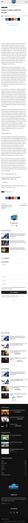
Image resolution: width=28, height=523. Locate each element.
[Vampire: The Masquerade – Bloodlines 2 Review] (5, 360)
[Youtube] (16, 225)
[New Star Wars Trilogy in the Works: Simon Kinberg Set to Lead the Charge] (5, 243)
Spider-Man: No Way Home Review (17, 417)
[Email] (18, 19)
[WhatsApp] (15, 19)
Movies (3, 245)
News (6, 7)
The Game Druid (7, 15)
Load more (14, 365)
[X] (9, 19)
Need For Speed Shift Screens (16, 442)
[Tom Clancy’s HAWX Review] (5, 437)
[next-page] (4, 255)
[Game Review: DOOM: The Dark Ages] (5, 412)
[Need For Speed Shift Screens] (5, 444)
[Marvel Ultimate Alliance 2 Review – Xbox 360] (5, 451)
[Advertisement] (14, 315)
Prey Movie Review (14, 424)
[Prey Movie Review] (5, 426)
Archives (6, 5)
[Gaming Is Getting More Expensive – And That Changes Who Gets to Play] (5, 345)
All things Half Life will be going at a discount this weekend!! (6, 207)
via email (8, 503)
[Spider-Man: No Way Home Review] (5, 419)
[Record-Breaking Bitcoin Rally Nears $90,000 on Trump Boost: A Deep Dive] (5, 250)
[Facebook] (6, 19)
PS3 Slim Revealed (23, 205)
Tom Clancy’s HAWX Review (15, 435)
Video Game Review (8, 191)
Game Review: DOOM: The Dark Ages (17, 410)
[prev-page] (2, 255)
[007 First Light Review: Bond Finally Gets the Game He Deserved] (5, 353)
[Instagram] (14, 225)
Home (2, 5)
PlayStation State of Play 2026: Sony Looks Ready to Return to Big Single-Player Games (17, 235)
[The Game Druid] (2, 16)
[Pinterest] (12, 19)
